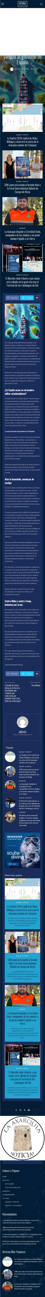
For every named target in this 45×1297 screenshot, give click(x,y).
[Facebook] (16, 1110)
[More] (36, 297)
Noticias (22, 46)
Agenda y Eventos (22, 135)
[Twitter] (24, 1110)
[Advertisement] (22, 31)
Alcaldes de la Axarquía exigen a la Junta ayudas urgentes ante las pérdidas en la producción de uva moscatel (29, 820)
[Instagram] (20, 1110)
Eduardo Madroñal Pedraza (29, 42)
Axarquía (22, 228)
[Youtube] (28, 1110)
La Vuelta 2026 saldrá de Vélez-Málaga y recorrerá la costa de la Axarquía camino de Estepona (22, 141)
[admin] (12, 69)
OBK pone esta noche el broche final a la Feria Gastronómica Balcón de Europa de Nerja (22, 188)
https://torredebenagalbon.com (22, 735)
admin (19, 69)
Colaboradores (12, 42)
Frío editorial (35, 685)
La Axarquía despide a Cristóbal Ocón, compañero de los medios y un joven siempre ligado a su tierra (22, 235)
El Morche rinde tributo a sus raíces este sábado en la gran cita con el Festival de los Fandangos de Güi (22, 281)
